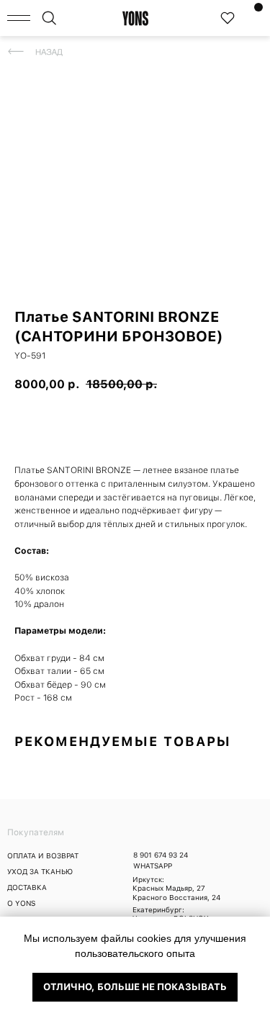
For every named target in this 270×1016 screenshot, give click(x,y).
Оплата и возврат (42, 855)
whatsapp (152, 865)
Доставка (27, 887)
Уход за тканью (40, 871)
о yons (21, 903)
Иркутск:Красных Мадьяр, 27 (168, 883)
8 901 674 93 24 (160, 854)
